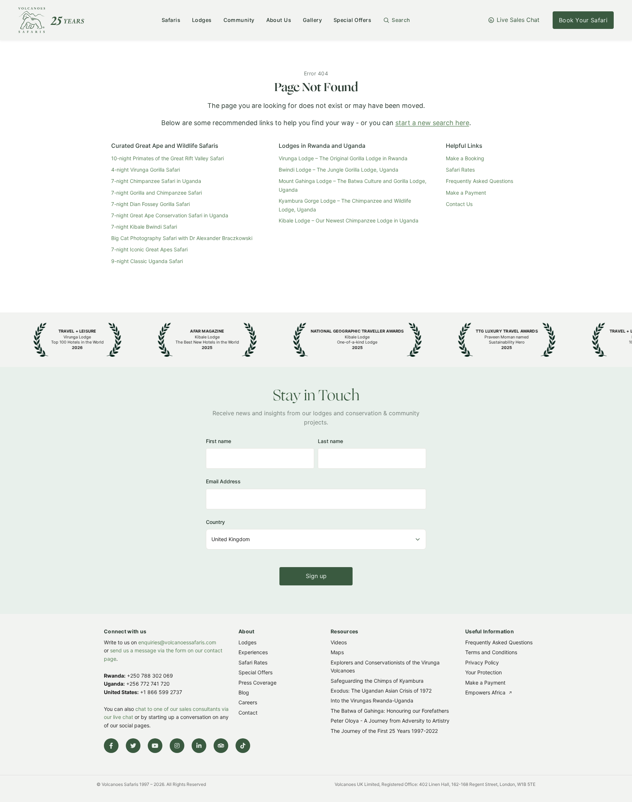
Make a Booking (465, 158)
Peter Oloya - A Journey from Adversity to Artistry (390, 720)
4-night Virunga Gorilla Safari (145, 169)
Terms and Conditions (491, 652)
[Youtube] (155, 745)
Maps (337, 652)
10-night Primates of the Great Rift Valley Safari (167, 158)
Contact (247, 712)
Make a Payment (466, 193)
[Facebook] (111, 745)
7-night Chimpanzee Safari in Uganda (156, 181)
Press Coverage (257, 682)
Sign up (316, 576)
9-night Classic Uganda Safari (147, 261)
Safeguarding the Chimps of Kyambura (377, 680)
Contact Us (459, 204)
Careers (247, 702)
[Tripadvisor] (221, 745)
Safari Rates (460, 169)
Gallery (312, 20)
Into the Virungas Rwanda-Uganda (372, 700)
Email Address (223, 481)
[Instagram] (177, 745)
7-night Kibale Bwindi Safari (144, 227)
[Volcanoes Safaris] (51, 20)
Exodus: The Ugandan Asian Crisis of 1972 (381, 690)
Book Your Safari (583, 20)
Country (215, 522)
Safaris (171, 20)
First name (218, 441)
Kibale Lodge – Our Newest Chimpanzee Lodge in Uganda (348, 220)
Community (239, 20)
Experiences (253, 652)
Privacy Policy (482, 662)
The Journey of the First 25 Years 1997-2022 (384, 730)
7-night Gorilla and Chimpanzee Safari (156, 193)
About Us (278, 20)
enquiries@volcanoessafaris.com (177, 642)
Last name (330, 441)
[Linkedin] (199, 745)
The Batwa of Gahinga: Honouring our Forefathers (390, 710)
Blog (243, 692)
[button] (396, 20)
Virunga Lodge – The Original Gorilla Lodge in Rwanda (343, 158)
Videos (339, 642)
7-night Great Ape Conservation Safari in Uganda (169, 215)
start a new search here (432, 123)
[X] (133, 745)
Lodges (202, 20)
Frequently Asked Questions (479, 181)
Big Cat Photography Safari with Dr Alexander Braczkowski (181, 238)
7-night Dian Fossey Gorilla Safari (150, 204)
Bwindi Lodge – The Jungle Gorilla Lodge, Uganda (338, 169)
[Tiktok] (243, 745)
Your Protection (483, 672)
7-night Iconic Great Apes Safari (149, 249)
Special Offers (352, 20)
